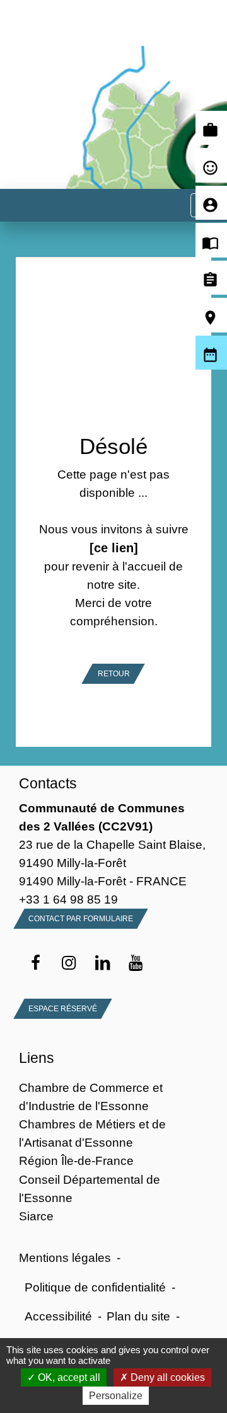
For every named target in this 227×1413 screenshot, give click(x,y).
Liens (36, 1058)
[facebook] (35, 963)
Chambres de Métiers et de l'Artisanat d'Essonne (92, 1133)
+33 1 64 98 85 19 (68, 899)
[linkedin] (102, 963)
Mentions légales (65, 1257)
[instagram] (69, 963)
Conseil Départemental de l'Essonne (89, 1188)
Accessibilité (58, 1316)
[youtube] (135, 963)
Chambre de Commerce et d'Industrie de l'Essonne (91, 1097)
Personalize (116, 1395)
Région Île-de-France (76, 1160)
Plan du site (138, 1316)
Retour (114, 673)
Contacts (48, 783)
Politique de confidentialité (95, 1287)
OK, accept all (67, 1377)
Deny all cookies (166, 1377)
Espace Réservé (62, 1008)
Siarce (36, 1216)
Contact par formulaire (80, 918)
